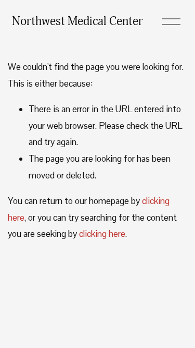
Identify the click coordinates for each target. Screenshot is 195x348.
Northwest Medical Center (77, 21)
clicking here (102, 233)
